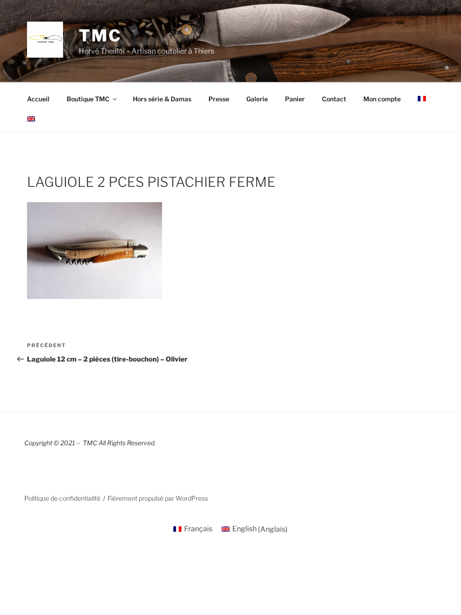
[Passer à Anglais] (31, 119)
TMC (100, 35)
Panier (295, 99)
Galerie (257, 99)
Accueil (38, 99)
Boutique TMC (88, 99)
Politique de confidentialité (62, 498)
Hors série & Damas (162, 99)
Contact (334, 99)
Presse (218, 99)
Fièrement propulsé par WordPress (158, 498)
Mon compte (382, 99)
